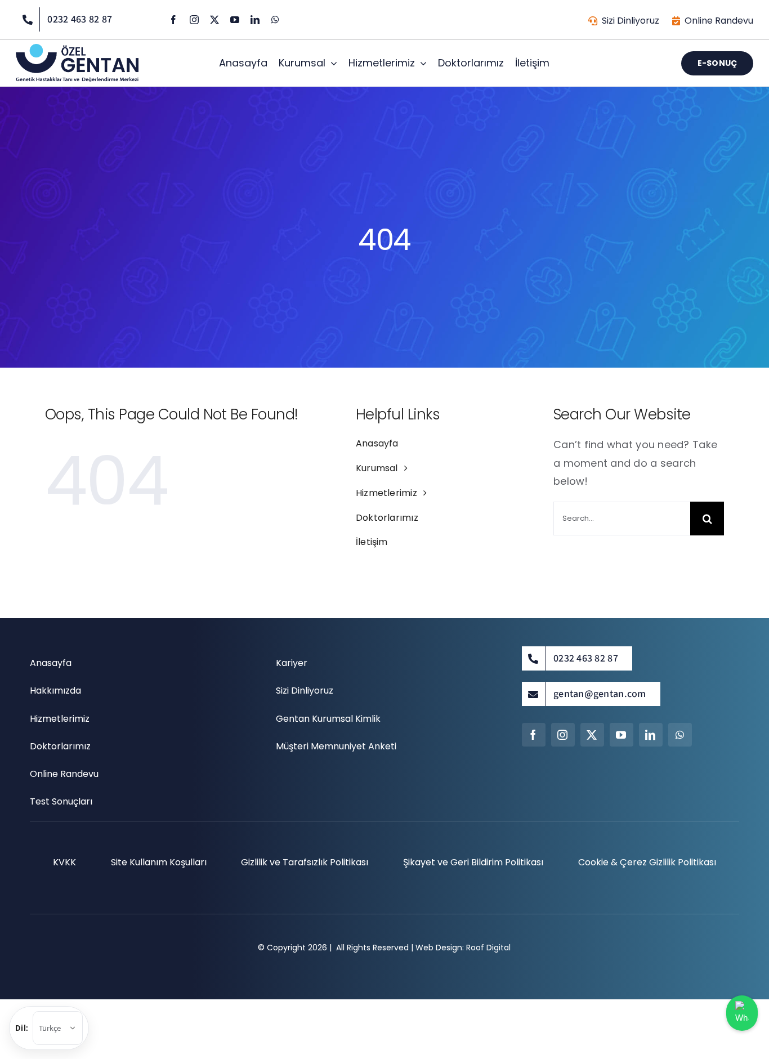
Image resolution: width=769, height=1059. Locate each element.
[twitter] (214, 19)
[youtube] (234, 19)
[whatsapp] (275, 19)
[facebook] (173, 19)
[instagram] (194, 19)
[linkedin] (255, 19)
